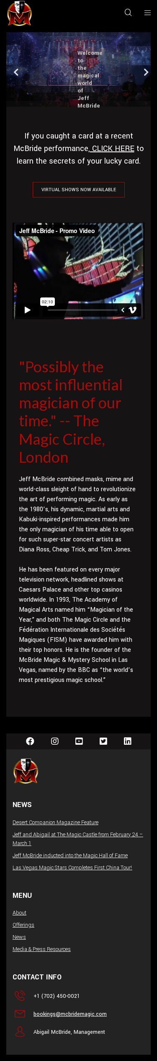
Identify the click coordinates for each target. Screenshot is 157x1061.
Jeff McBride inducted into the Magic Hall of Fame (70, 855)
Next (143, 74)
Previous (13, 74)
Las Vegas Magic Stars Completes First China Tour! (72, 867)
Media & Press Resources (42, 949)
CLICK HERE (112, 148)
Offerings (23, 925)
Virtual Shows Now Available (78, 190)
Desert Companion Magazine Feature (55, 822)
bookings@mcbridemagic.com (70, 1014)
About (19, 913)
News (19, 937)
